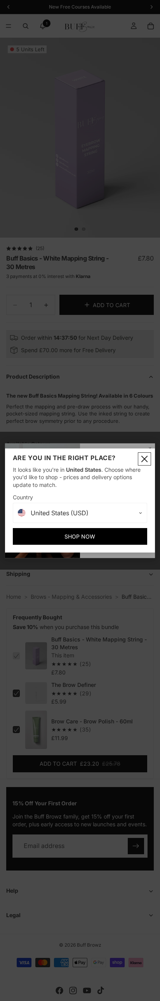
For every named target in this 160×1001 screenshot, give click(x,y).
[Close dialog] (144, 459)
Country (23, 497)
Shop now (79, 536)
